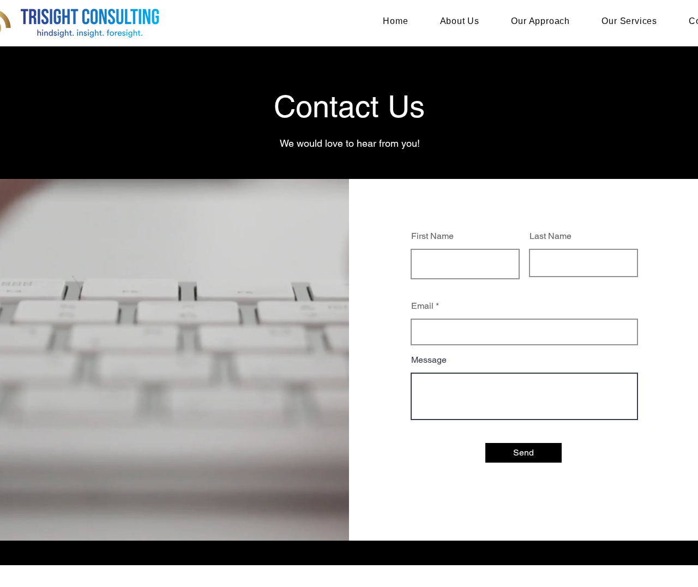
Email (422, 306)
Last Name (550, 236)
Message (429, 360)
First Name (432, 236)
